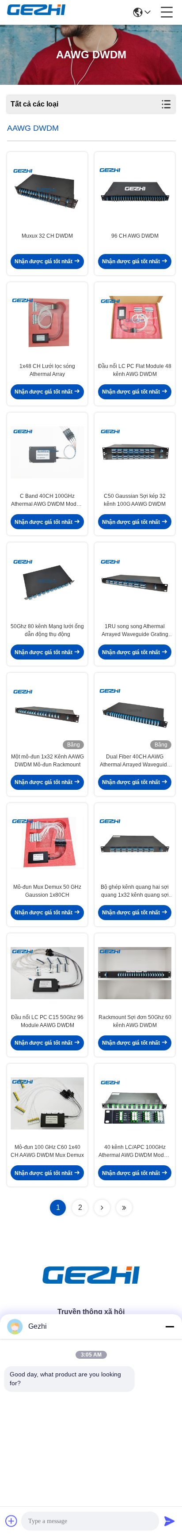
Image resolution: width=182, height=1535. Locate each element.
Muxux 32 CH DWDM (47, 236)
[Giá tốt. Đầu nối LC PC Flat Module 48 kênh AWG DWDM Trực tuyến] (134, 322)
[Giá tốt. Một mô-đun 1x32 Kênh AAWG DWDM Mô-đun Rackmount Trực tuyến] (47, 712)
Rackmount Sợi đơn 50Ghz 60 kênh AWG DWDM (135, 1021)
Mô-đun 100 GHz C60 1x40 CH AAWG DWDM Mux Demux (47, 1151)
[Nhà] (91, 1285)
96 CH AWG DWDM (135, 236)
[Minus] (169, 1326)
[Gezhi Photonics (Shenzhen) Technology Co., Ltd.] (36, 12)
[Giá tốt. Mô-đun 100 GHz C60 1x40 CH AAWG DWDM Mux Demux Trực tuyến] (47, 1103)
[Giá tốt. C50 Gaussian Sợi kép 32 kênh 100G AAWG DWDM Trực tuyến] (134, 452)
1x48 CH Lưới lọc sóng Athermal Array (47, 370)
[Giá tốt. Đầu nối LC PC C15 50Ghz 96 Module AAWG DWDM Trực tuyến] (47, 973)
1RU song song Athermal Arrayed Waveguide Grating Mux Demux (135, 630)
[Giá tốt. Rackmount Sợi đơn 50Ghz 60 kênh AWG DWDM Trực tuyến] (134, 973)
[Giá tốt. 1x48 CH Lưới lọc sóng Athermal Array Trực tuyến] (47, 322)
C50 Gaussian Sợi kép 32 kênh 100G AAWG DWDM (135, 500)
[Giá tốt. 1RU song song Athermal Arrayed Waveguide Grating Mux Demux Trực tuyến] (134, 582)
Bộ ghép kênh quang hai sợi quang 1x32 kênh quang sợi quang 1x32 (135, 891)
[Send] (170, 1521)
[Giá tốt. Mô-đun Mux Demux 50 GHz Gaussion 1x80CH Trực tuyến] (47, 843)
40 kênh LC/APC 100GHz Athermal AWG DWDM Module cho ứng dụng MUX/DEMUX (135, 1151)
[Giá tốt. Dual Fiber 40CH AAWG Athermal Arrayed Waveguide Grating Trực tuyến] (134, 712)
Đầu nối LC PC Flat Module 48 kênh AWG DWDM (134, 370)
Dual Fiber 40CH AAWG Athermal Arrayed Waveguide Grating (135, 761)
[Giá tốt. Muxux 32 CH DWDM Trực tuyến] (47, 191)
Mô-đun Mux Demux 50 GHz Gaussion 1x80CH (47, 891)
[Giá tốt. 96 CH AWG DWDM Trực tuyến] (134, 191)
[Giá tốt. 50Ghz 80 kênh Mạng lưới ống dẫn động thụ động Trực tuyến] (47, 582)
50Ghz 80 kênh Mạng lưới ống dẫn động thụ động (47, 630)
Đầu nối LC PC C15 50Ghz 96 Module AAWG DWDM (47, 1021)
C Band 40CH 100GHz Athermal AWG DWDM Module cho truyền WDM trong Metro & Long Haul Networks (47, 500)
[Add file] (11, 1521)
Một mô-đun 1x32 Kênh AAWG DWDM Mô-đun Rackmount (47, 761)
